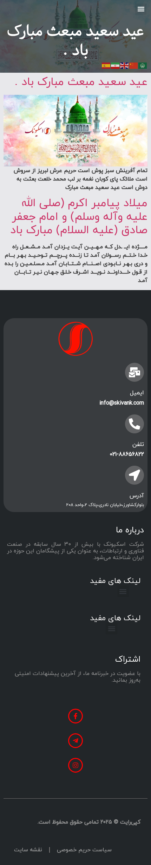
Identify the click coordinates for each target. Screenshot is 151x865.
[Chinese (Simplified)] (133, 65)
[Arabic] (142, 65)
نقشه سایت (28, 850)
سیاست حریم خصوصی (84, 850)
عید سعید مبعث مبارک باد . (81, 82)
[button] (140, 9)
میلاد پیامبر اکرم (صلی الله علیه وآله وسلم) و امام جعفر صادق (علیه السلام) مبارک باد (78, 216)
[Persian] (115, 65)
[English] (124, 65)
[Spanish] (106, 65)
